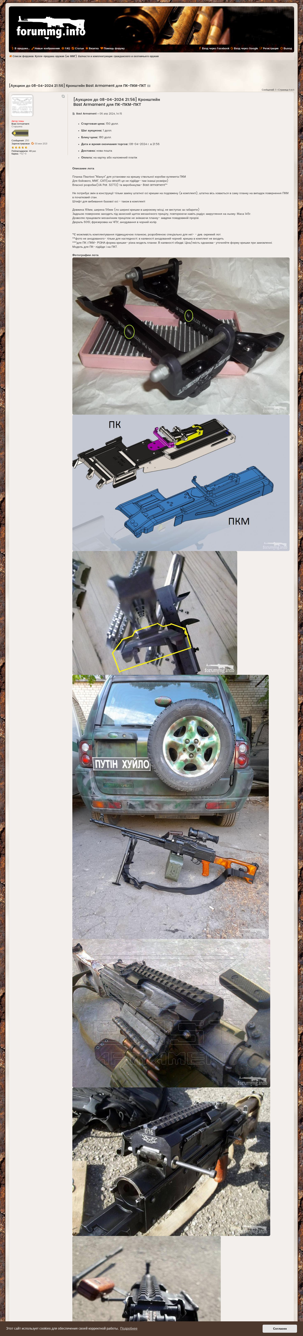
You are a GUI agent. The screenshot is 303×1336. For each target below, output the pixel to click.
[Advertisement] (151, 71)
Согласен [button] (280, 1328)
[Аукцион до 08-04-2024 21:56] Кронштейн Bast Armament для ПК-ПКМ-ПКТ (77, 85)
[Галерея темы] (148, 85)
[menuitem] (65, 48)
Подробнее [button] (128, 1328)
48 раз (32, 151)
